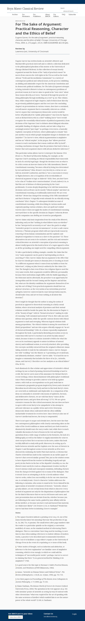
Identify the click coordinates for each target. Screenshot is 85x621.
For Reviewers (26, 15)
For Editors (56, 15)
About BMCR (47, 15)
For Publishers (37, 15)
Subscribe (72, 14)
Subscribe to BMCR (16, 617)
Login (74, 614)
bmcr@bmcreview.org (50, 616)
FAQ (63, 14)
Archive (15, 14)
